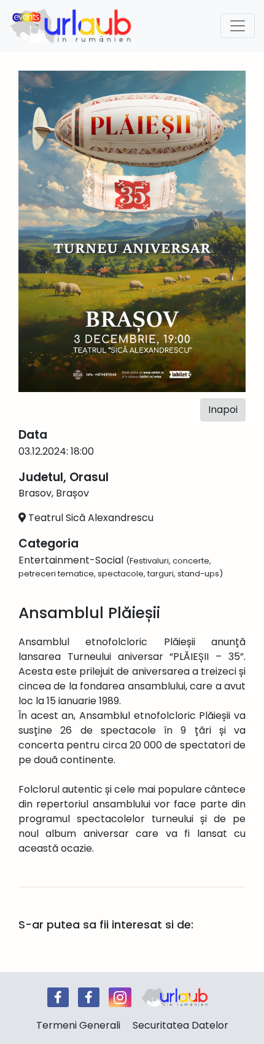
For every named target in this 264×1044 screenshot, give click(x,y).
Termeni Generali (78, 1025)
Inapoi (223, 409)
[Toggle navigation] (237, 26)
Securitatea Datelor (180, 1025)
